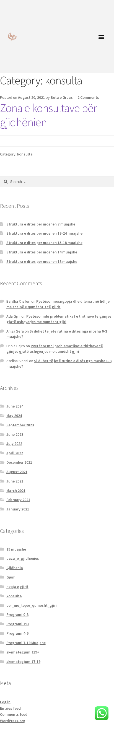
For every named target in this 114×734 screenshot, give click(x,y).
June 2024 (14, 406)
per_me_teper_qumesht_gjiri (31, 605)
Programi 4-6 (17, 633)
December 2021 (19, 462)
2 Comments (88, 97)
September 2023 (20, 424)
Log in (5, 701)
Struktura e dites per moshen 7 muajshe (40, 224)
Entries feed (10, 708)
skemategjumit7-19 (23, 661)
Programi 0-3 (17, 614)
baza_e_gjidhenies (22, 558)
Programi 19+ (17, 623)
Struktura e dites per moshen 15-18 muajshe (44, 242)
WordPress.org (12, 720)
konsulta (25, 154)
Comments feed (13, 714)
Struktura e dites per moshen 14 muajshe (41, 252)
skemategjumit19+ (22, 652)
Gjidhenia (14, 567)
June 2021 (14, 481)
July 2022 (14, 443)
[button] (101, 36)
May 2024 (14, 415)
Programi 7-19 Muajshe (26, 642)
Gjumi (11, 577)
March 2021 (15, 490)
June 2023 (14, 434)
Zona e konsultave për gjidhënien (48, 115)
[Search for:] (57, 181)
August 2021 (16, 471)
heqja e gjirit (17, 586)
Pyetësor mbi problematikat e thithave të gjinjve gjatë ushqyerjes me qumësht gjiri (58, 319)
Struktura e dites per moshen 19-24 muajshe (44, 233)
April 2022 (14, 452)
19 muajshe (16, 549)
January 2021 (17, 509)
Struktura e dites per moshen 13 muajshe (41, 261)
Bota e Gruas (62, 97)
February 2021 (18, 499)
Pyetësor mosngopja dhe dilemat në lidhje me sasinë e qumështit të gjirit (58, 304)
